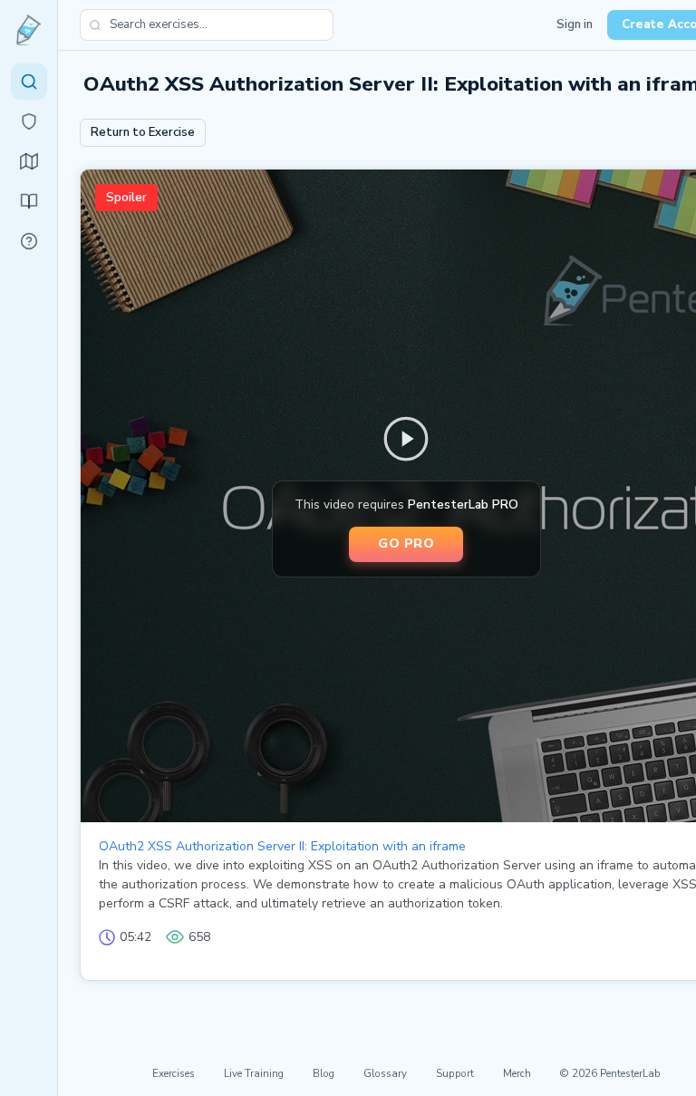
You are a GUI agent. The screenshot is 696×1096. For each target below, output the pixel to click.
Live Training (254, 1073)
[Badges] (29, 121)
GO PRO (406, 543)
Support (455, 1073)
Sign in (574, 24)
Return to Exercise (143, 132)
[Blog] (29, 201)
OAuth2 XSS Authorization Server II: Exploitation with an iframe (282, 846)
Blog (323, 1073)
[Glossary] (29, 241)
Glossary (385, 1073)
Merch (517, 1073)
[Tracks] (29, 161)
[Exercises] (29, 81)
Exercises (173, 1073)
